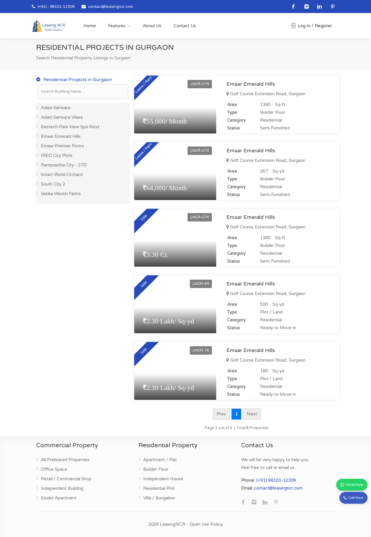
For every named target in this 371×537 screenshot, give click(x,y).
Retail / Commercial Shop (66, 478)
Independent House (163, 478)
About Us (152, 25)
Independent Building (62, 488)
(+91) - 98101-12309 (55, 6)
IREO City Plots (56, 155)
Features (117, 25)
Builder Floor (155, 469)
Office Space (54, 469)
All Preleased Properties (65, 459)
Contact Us (185, 25)
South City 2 (53, 184)
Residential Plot (159, 488)
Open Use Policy (206, 524)
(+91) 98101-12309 (276, 480)
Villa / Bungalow (159, 498)
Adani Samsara (55, 107)
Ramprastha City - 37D (64, 165)
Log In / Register (314, 25)
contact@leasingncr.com (110, 6)
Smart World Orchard (62, 174)
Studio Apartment (59, 498)
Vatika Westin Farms (61, 193)
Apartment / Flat (160, 459)
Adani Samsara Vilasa (62, 117)
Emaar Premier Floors (62, 146)
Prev (221, 414)
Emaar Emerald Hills (61, 136)
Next (252, 414)
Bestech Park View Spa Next (70, 126)
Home (89, 25)
